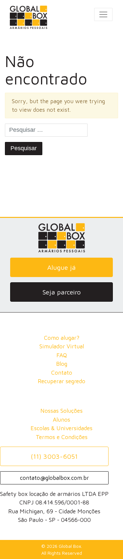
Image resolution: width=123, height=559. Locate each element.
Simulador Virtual (61, 346)
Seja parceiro (61, 292)
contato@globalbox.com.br (54, 477)
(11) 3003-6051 (54, 456)
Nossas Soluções (61, 410)
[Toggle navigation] (103, 14)
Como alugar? (61, 337)
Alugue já (61, 267)
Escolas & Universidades (61, 428)
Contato (61, 372)
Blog (61, 363)
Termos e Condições (62, 436)
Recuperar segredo (61, 381)
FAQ (61, 355)
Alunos (61, 419)
